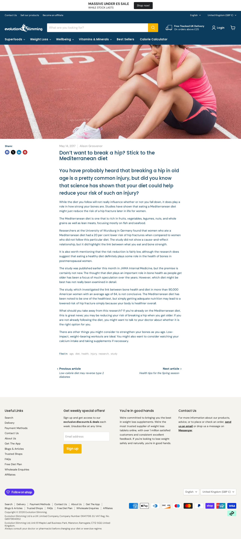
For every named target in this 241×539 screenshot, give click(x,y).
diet (77, 353)
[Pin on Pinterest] (25, 152)
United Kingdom (220, 15)
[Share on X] (13, 152)
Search (9, 417)
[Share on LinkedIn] (19, 152)
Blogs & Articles (14, 448)
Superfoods (14, 39)
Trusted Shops (13, 454)
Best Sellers (125, 39)
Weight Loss (39, 39)
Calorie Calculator (153, 39)
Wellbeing (64, 39)
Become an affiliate (53, 15)
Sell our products (30, 15)
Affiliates (10, 474)
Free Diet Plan (13, 464)
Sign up (72, 448)
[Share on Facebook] (7, 152)
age (71, 353)
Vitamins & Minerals (94, 39)
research (104, 353)
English (194, 15)
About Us (10, 438)
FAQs (8, 459)
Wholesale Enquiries (17, 469)
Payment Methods (16, 428)
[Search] (153, 27)
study (114, 353)
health (85, 353)
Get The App (13, 443)
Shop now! (143, 5)
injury (94, 353)
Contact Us (11, 15)
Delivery (9, 422)
